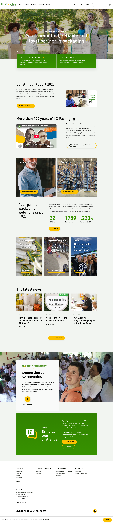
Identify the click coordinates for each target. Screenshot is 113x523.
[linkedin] (95, 511)
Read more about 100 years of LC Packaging (80, 145)
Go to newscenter (57, 338)
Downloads (76, 4)
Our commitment (60, 473)
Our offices (69, 446)
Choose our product (70, 191)
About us (55, 228)
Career (83, 4)
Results (18, 475)
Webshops (26, 270)
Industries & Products (30, 4)
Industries (38, 471)
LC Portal (88, 4)
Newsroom (19, 477)
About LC (18, 473)
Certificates (78, 471)
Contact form (70, 441)
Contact (48, 4)
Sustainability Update (57, 270)
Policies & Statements (81, 473)
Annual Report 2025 (26, 106)
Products (38, 473)
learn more (46, 519)
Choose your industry (29, 191)
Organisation (19, 471)
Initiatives (58, 475)
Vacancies (19, 484)
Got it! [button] (107, 519)
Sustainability (41, 4)
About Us (21, 4)
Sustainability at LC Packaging (64, 471)
